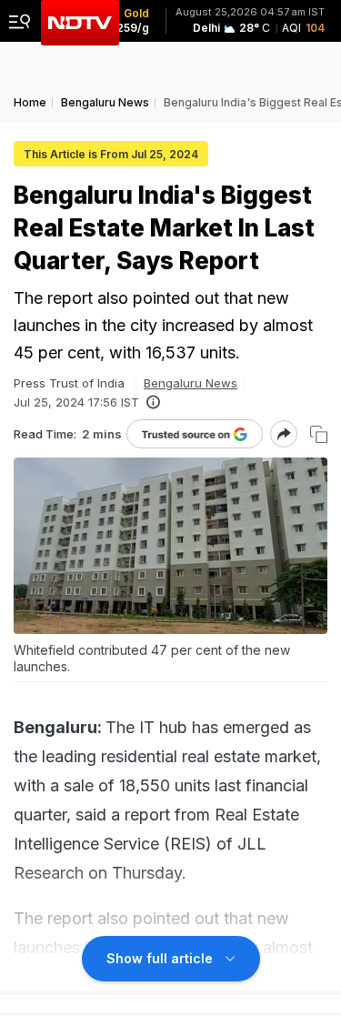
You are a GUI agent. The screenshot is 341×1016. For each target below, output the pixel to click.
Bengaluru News (190, 383)
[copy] (318, 434)
